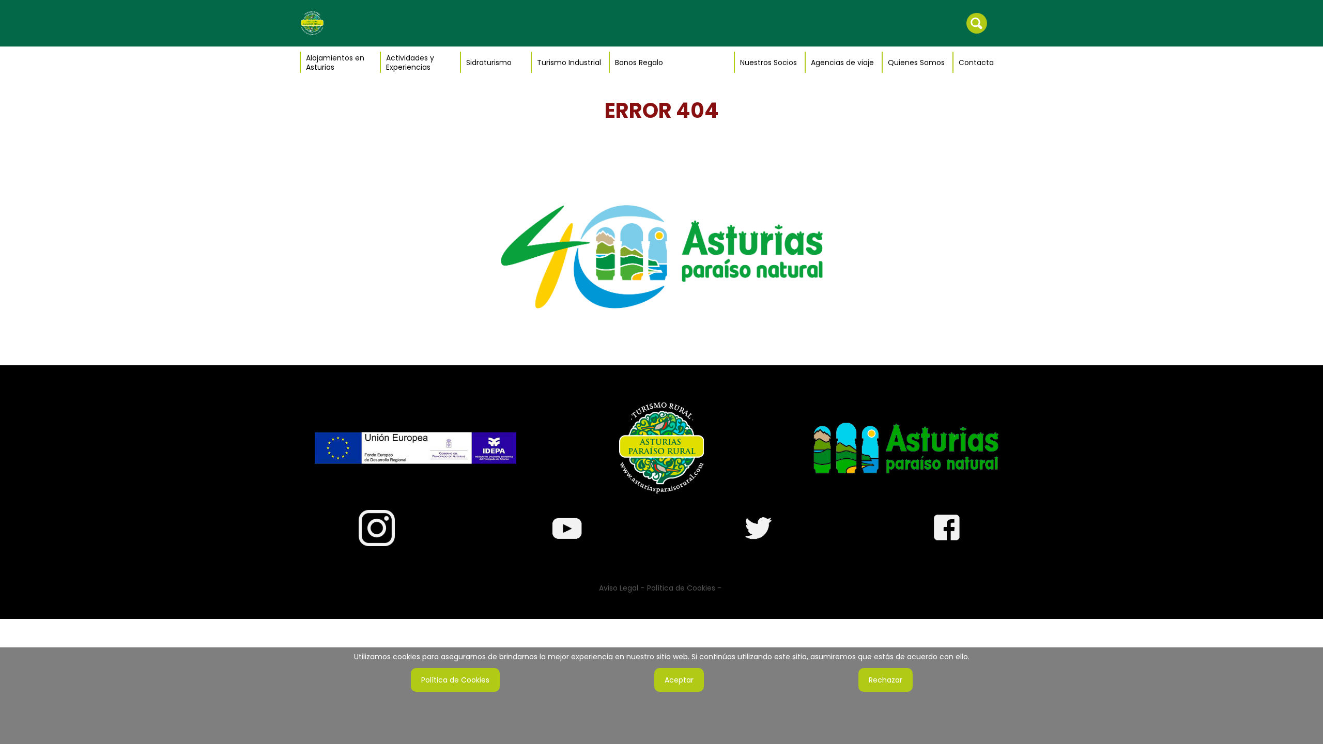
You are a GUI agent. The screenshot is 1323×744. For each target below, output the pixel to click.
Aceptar (679, 680)
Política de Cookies (455, 680)
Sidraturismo (489, 62)
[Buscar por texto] (976, 23)
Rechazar (885, 680)
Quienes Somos (916, 62)
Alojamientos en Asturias (335, 62)
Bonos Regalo (639, 62)
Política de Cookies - (684, 588)
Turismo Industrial (569, 62)
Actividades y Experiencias (410, 62)
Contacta (976, 62)
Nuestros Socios (768, 62)
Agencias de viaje (842, 62)
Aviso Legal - (621, 588)
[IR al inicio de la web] (312, 23)
